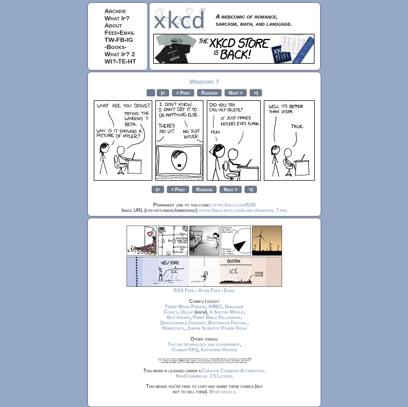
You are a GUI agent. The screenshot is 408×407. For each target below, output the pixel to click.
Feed (111, 32)
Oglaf (186, 312)
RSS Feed (184, 290)
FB (120, 39)
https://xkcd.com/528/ (234, 204)
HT (132, 61)
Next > (236, 92)
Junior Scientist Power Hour (217, 328)
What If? (117, 18)
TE (122, 61)
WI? (110, 61)
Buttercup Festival (227, 322)
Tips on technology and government (204, 344)
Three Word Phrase (185, 306)
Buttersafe (178, 317)
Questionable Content (183, 322)
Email (127, 32)
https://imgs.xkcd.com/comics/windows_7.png (243, 210)
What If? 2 (120, 54)
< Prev (183, 92)
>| (256, 92)
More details (222, 391)
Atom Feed (209, 290)
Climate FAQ (185, 349)
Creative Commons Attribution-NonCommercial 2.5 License (221, 373)
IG (129, 39)
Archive (115, 10)
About (113, 25)
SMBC (215, 306)
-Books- (116, 46)
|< (163, 92)
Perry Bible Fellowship (217, 317)
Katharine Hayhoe (219, 349)
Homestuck (173, 328)
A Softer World (226, 312)
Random (209, 92)
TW (109, 39)
